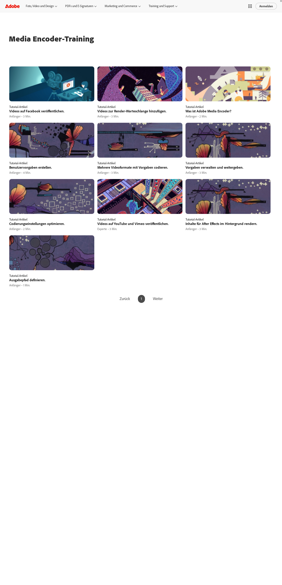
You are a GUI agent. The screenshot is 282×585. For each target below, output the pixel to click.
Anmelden (266, 6)
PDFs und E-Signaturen (79, 6)
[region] (51, 92)
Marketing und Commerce (121, 6)
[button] (250, 6)
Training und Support (161, 6)
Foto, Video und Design (40, 6)
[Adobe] (12, 6)
